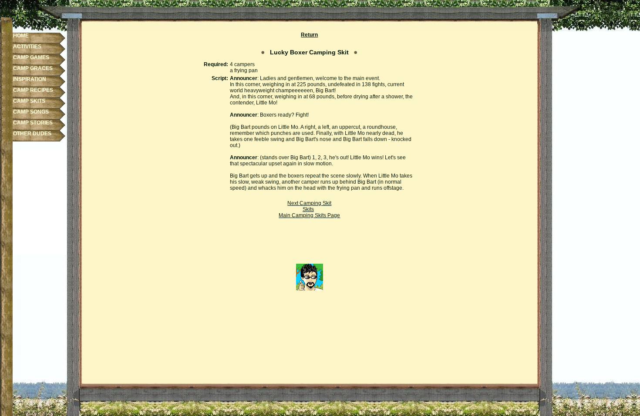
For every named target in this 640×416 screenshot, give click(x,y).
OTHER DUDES (32, 134)
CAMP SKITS (29, 101)
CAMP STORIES (33, 123)
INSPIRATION (29, 79)
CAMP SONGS (31, 112)
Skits (308, 209)
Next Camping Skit (309, 203)
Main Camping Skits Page (309, 215)
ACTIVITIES (27, 47)
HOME (21, 36)
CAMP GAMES (31, 57)
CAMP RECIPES (33, 90)
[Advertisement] (309, 244)
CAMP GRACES (33, 68)
